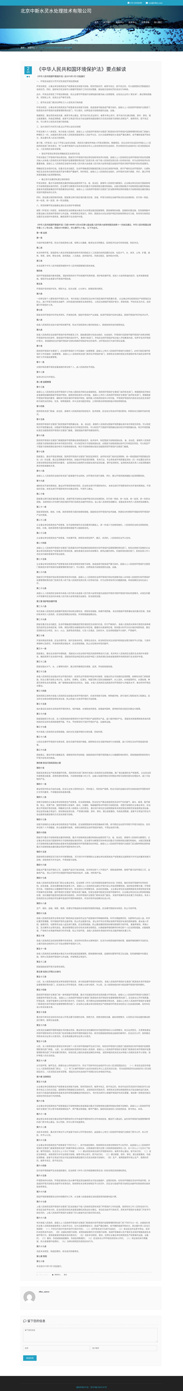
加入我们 (158, 22)
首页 (96, 22)
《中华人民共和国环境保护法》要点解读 (81, 69)
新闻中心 (120, 22)
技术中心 (133, 22)
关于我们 (107, 22)
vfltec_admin (43, 1275)
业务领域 (145, 22)
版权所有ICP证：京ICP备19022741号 (91, 1387)
